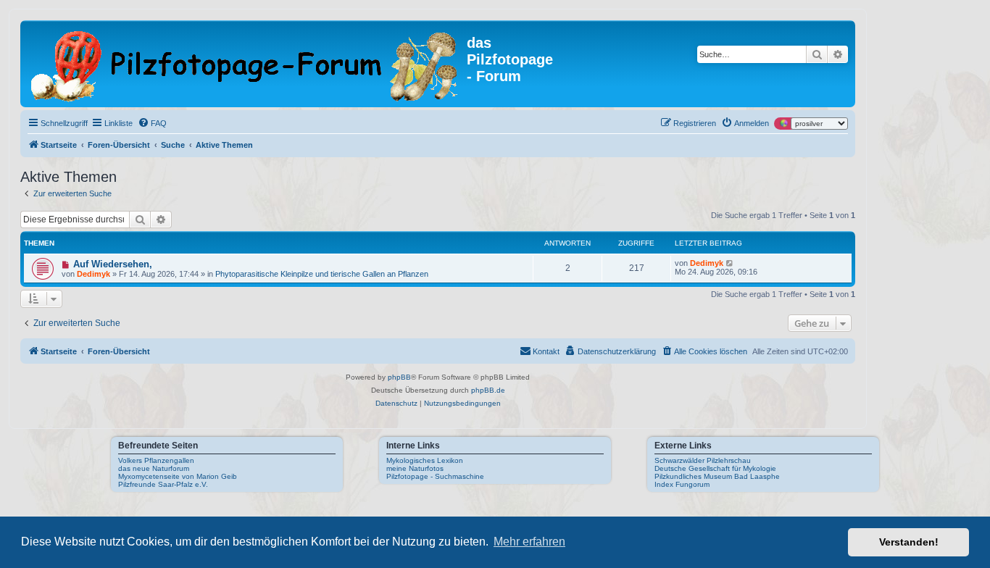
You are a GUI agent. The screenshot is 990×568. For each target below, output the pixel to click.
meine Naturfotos (415, 468)
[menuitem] (152, 123)
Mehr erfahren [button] (529, 541)
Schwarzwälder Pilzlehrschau (702, 460)
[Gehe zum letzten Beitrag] (730, 263)
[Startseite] (245, 64)
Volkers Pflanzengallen (156, 460)
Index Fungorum (682, 484)
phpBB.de (488, 390)
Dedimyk (93, 274)
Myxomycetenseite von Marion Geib (177, 476)
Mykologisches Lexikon (424, 460)
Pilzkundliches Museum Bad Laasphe (717, 476)
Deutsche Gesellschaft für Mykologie (715, 468)
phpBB (399, 377)
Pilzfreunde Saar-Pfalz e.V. (163, 484)
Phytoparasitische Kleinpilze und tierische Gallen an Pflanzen (321, 274)
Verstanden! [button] (909, 542)
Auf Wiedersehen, (112, 264)
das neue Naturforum (153, 468)
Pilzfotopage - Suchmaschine (435, 476)
